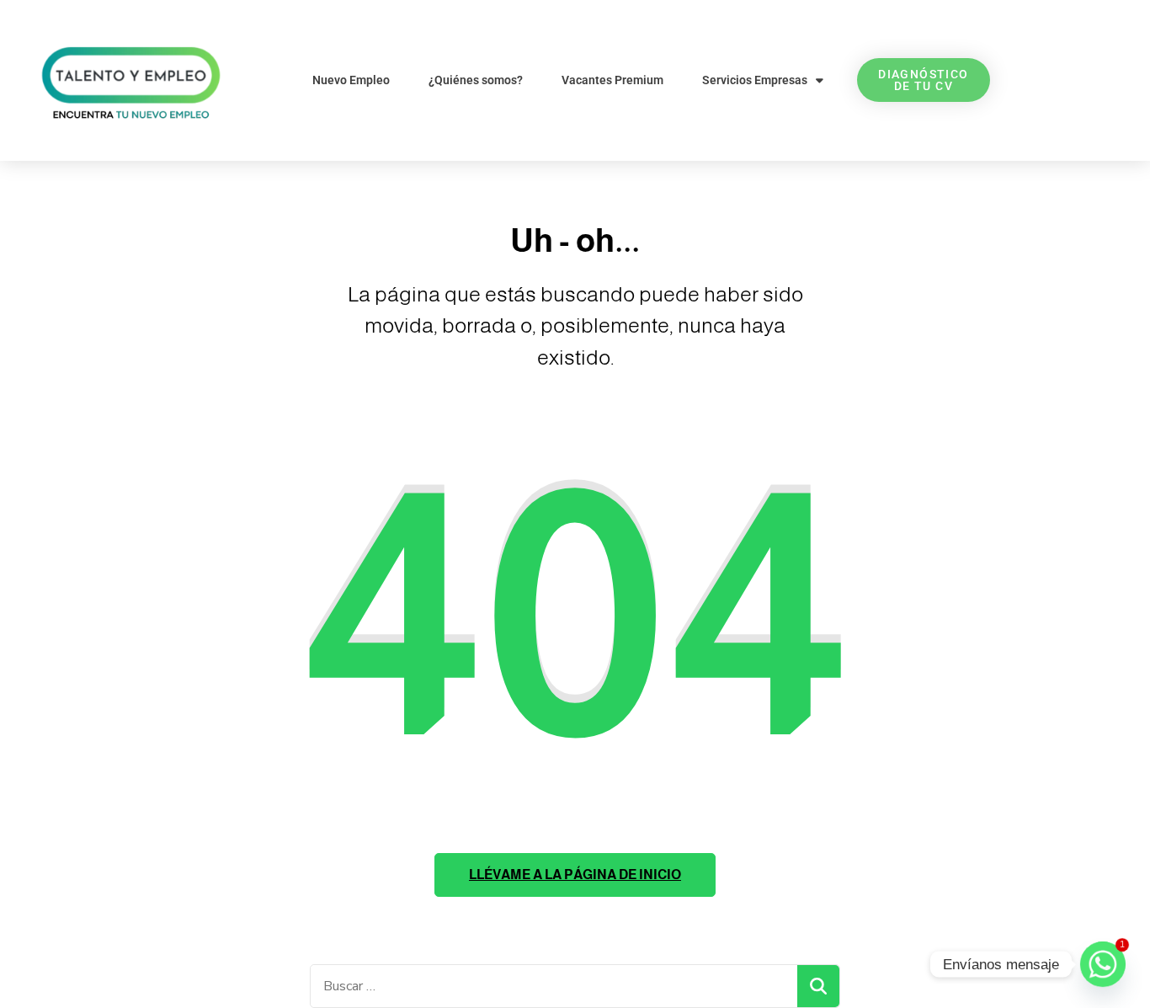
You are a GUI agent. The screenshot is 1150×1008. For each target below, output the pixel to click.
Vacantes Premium (612, 80)
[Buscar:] (554, 986)
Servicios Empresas (754, 80)
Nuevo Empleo (351, 80)
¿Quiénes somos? (476, 80)
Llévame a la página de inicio (575, 874)
